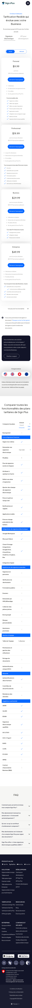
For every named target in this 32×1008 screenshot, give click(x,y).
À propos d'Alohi (6, 925)
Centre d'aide (19, 904)
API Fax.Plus (19, 881)
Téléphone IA (5, 875)
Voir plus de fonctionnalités (16, 308)
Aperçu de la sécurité (21, 931)
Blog (17, 907)
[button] (16, 1004)
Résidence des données (22, 937)
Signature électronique (8, 872)
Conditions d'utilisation (16, 988)
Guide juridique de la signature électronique (22, 941)
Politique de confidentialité (16, 992)
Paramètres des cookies (16, 995)
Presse (3, 928)
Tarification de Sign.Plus (8, 904)
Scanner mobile (6, 881)
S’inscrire (21, 427)
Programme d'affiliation (8, 934)
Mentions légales (6, 937)
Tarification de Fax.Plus (8, 910)
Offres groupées (6, 913)
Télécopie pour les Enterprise (7, 885)
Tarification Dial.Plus (7, 907)
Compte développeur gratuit (22, 885)
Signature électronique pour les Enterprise (8, 891)
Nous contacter (6, 940)
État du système (20, 913)
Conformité (19, 934)
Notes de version (20, 910)
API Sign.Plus (19, 878)
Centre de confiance (21, 928)
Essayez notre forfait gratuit (21, 320)
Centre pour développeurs (20, 874)
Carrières (4, 931)
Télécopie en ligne (7, 878)
